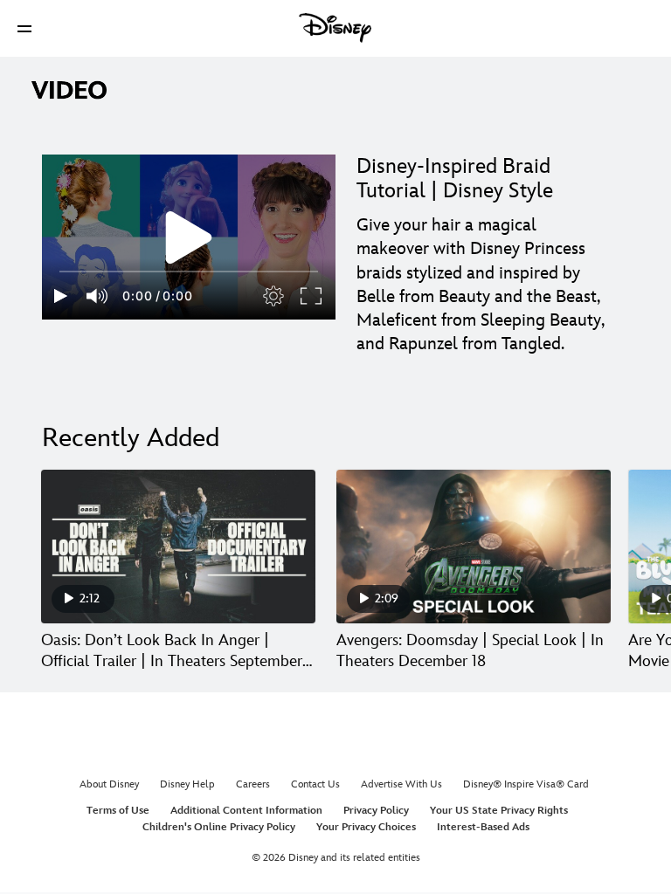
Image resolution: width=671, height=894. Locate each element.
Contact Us (315, 784)
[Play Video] (188, 237)
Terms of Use (117, 810)
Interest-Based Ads (483, 827)
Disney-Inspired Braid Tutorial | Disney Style (454, 178)
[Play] (60, 296)
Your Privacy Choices (366, 827)
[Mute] (97, 296)
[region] (189, 237)
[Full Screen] (312, 296)
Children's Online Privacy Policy (218, 827)
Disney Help (187, 784)
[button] (24, 28)
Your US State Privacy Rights (499, 810)
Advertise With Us (401, 784)
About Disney (109, 784)
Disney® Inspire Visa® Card (526, 784)
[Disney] (335, 28)
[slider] (188, 271)
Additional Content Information (246, 810)
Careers (253, 784)
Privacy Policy (376, 810)
